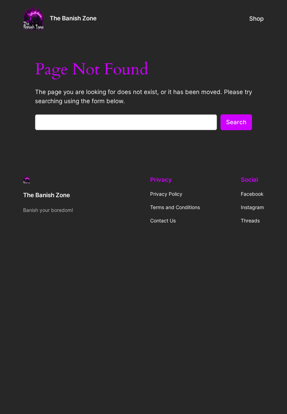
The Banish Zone (73, 18)
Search (236, 122)
